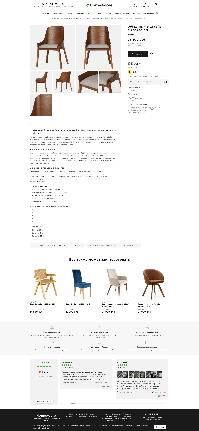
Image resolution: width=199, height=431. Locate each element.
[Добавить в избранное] (151, 54)
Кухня (91, 13)
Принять (160, 427)
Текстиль (80, 13)
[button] (61, 403)
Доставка (37, 6)
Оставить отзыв (44, 401)
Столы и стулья (76, 18)
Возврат (59, 6)
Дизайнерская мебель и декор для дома (46, 417)
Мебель (45, 13)
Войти (135, 6)
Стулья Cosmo (77, 245)
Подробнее (44, 428)
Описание (34, 125)
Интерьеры (149, 13)
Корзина (156, 6)
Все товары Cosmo (131, 245)
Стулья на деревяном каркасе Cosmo (103, 245)
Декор (69, 13)
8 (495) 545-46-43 (55, 4)
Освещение (58, 13)
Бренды (136, 13)
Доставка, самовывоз (139, 104)
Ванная (108, 13)
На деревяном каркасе (100, 18)
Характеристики (48, 125)
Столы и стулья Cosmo (57, 245)
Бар (99, 13)
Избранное (145, 6)
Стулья (87, 18)
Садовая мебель (122, 13)
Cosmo (113, 18)
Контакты (51, 6)
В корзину (138, 54)
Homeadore (56, 18)
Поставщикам (68, 6)
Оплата (44, 6)
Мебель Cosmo (38, 245)
